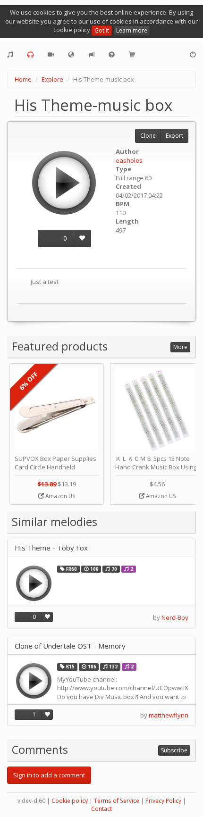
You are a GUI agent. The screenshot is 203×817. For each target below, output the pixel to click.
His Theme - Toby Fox (51, 548)
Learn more (131, 30)
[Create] (10, 55)
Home (23, 79)
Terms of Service (116, 801)
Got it (101, 30)
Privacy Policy (163, 801)
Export (174, 136)
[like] (82, 238)
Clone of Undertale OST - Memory (70, 646)
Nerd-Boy (174, 617)
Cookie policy (69, 801)
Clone (148, 136)
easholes (129, 160)
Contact (101, 809)
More (180, 347)
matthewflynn (168, 715)
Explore (52, 79)
